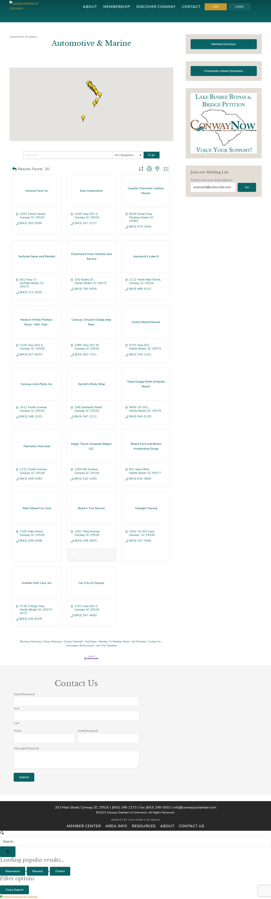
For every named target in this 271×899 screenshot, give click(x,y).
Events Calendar (73, 641)
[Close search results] (7, 851)
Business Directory (31, 641)
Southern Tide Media (144, 820)
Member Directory (223, 44)
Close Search (14, 890)
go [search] (153, 155)
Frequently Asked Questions (223, 71)
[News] (74, 556)
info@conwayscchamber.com (194, 807)
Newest (37, 871)
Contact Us (154, 641)
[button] (97, 101)
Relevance (13, 871)
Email (87, 731)
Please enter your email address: (212, 180)
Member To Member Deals (114, 641)
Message (26, 748)
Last (16, 723)
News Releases (53, 641)
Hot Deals (91, 641)
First (16, 709)
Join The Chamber (106, 645)
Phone (18, 731)
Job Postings (139, 641)
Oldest (60, 871)
